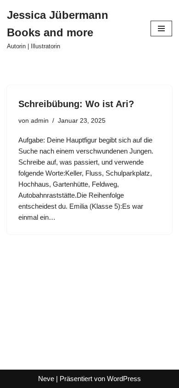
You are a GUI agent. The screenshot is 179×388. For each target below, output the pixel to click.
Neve (46, 378)
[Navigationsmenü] (161, 28)
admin (40, 120)
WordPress (124, 378)
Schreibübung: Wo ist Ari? (76, 104)
